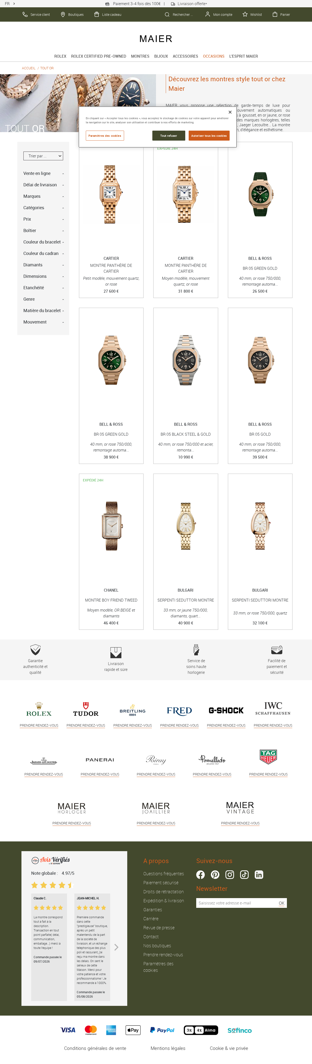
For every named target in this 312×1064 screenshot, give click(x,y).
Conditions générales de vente (95, 1048)
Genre (29, 299)
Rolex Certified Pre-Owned (98, 56)
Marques (31, 196)
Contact (151, 936)
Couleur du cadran (40, 253)
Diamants (32, 265)
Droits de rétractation (163, 891)
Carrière (150, 918)
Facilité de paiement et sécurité (277, 666)
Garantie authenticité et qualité (35, 666)
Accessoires (185, 56)
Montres (140, 56)
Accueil (29, 68)
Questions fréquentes (163, 873)
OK (281, 903)
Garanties (152, 909)
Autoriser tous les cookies (209, 135)
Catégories (33, 207)
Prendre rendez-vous (163, 954)
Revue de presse (159, 927)
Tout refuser (168, 135)
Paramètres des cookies (104, 135)
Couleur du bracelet (42, 242)
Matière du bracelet (42, 310)
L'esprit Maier (243, 56)
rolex (60, 56)
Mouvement (35, 322)
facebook (200, 874)
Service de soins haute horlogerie (196, 666)
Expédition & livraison (163, 900)
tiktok (244, 874)
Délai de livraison (40, 185)
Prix (27, 219)
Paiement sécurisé (160, 882)
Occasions (213, 56)
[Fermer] (230, 112)
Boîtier (29, 230)
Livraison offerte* (192, 3)
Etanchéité (33, 287)
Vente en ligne (36, 173)
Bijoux (161, 56)
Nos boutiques (157, 945)
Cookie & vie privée (229, 1048)
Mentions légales (168, 1048)
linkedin (259, 874)
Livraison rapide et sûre (115, 666)
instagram (229, 874)
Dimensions (35, 276)
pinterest (215, 874)
